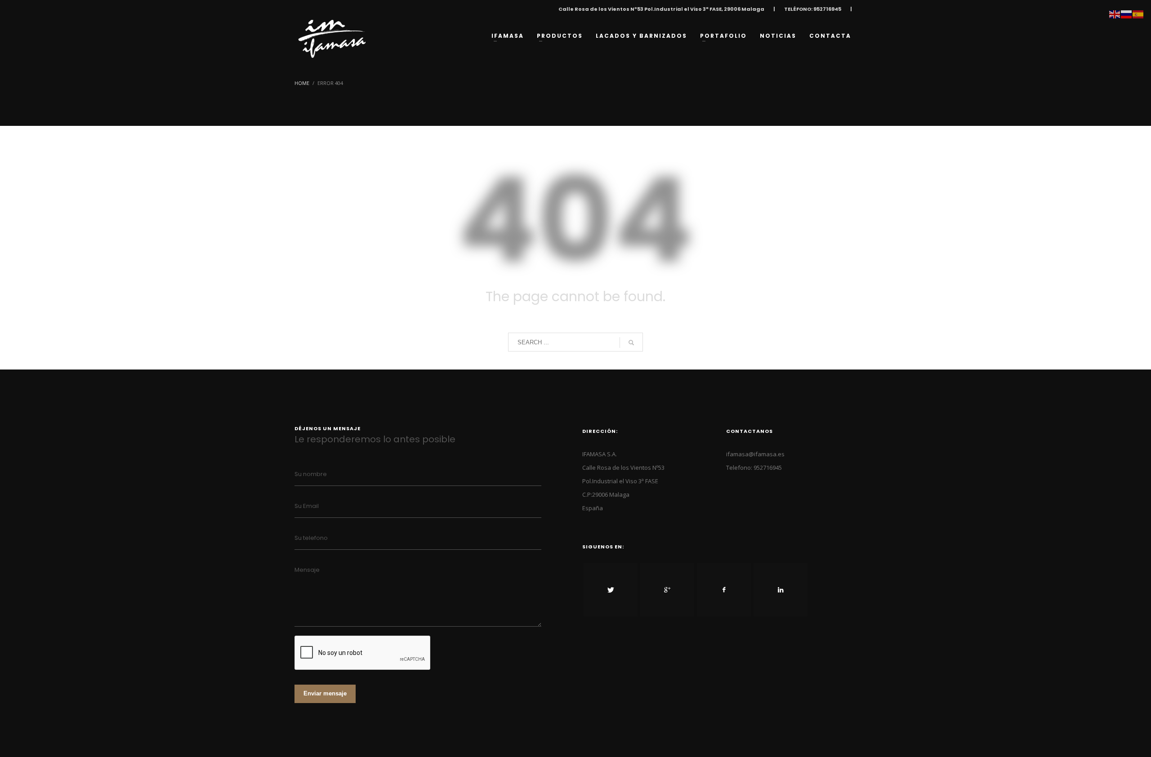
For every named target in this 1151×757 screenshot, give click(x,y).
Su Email (306, 506)
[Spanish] (1138, 13)
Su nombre (310, 474)
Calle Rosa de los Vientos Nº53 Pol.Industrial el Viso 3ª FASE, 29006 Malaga (661, 9)
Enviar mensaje (325, 693)
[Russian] (1127, 13)
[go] (631, 342)
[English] (1115, 13)
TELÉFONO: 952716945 (812, 9)
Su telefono (311, 538)
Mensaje (307, 570)
